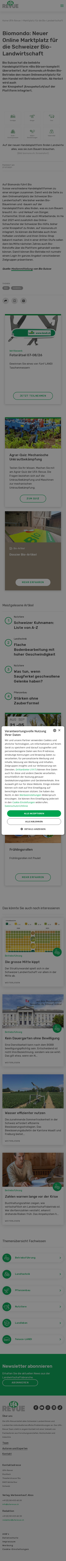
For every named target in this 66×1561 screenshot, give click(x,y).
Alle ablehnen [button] (34, 821)
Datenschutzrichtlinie (16, 805)
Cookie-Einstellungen (23, 802)
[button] (33, 829)
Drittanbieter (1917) (26, 769)
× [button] (59, 730)
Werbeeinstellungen (30, 794)
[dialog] (33, 780)
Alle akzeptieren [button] (34, 813)
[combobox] (54, 730)
